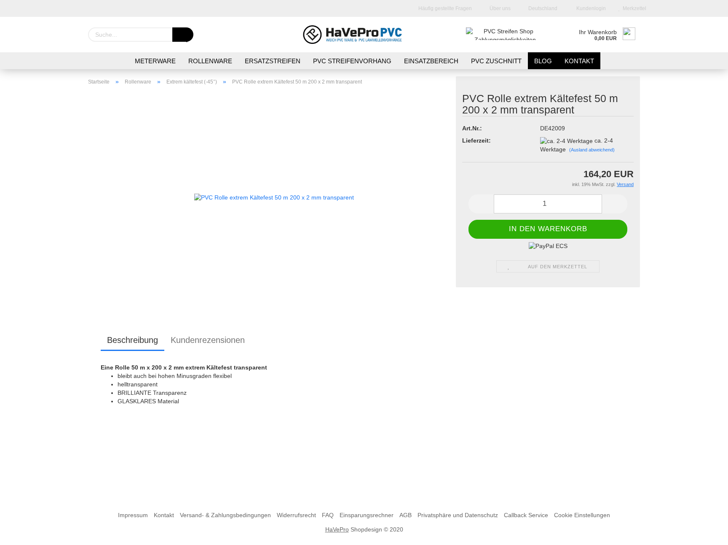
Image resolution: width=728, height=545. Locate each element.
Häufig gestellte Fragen (444, 8)
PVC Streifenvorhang (352, 61)
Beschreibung (132, 340)
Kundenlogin (590, 8)
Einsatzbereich (431, 61)
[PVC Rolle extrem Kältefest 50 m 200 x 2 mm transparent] (274, 197)
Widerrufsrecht (296, 515)
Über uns (499, 8)
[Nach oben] (704, 532)
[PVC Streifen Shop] (364, 34)
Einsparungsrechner (366, 515)
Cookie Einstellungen (582, 515)
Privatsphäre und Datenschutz (458, 515)
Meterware (155, 61)
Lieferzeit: (476, 140)
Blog (543, 61)
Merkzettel (633, 8)
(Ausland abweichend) (592, 149)
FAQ (328, 515)
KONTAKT (579, 61)
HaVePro (337, 529)
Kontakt (164, 515)
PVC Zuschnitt (496, 61)
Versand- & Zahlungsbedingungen (225, 515)
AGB (405, 515)
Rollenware (210, 61)
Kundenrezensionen (208, 340)
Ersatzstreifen (272, 61)
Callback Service (526, 515)
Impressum (133, 515)
